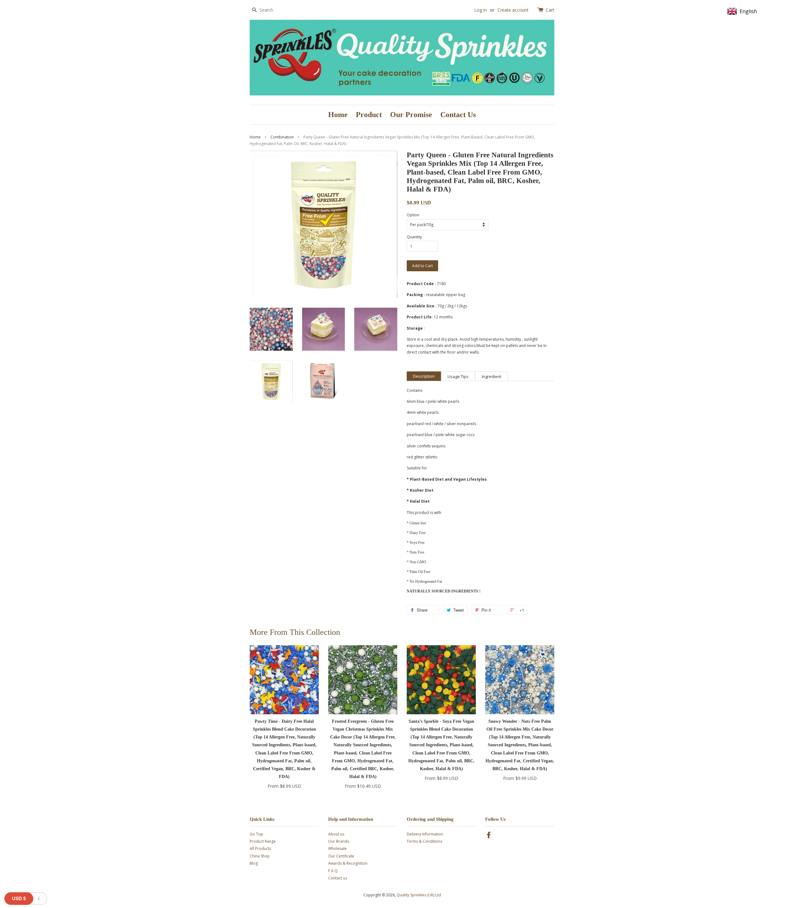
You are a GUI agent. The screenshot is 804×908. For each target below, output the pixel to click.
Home (338, 115)
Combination (282, 137)
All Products (260, 848)
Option (413, 215)
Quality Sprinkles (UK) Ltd (419, 895)
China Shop (260, 856)
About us (336, 834)
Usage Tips (458, 376)
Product (369, 115)
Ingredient (491, 376)
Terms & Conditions (424, 841)
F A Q (333, 870)
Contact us (337, 878)
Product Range (263, 841)
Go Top (256, 834)
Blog (254, 863)
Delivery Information (425, 834)
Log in (480, 10)
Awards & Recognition (347, 863)
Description (424, 376)
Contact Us (458, 115)
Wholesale (337, 848)
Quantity (414, 237)
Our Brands (338, 841)
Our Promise (411, 115)
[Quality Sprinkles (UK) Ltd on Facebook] (488, 836)
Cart (550, 10)
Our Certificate (341, 856)
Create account (513, 10)
